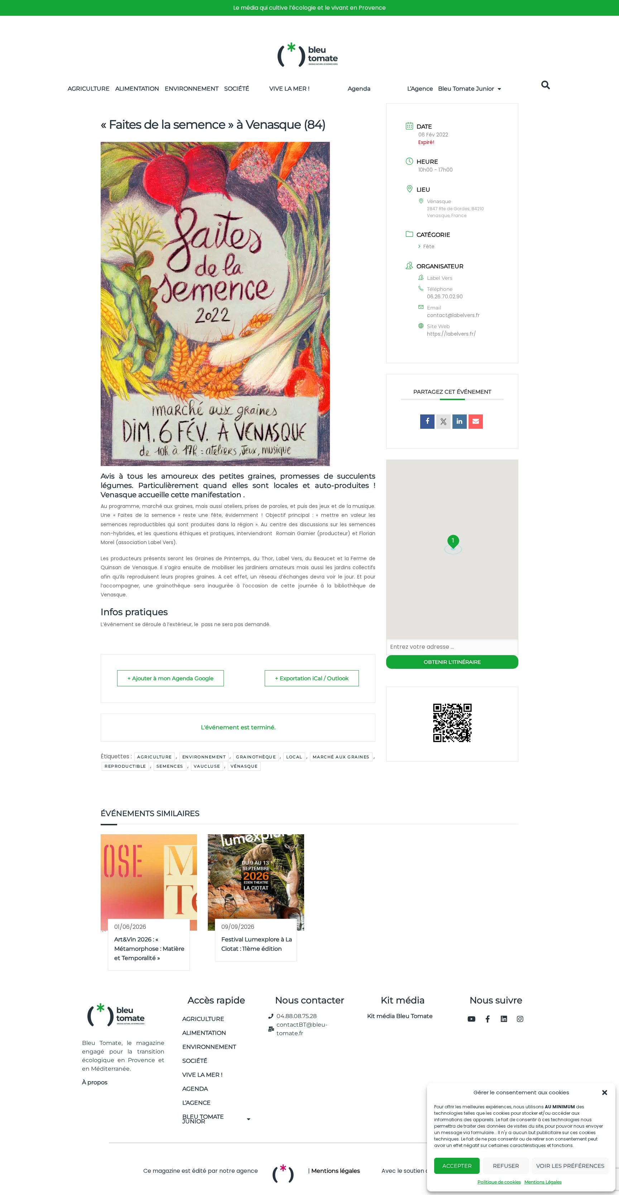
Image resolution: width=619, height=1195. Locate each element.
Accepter (457, 1165)
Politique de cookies (499, 1182)
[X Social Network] (443, 421)
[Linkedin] (504, 1019)
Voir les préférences (570, 1165)
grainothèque (256, 756)
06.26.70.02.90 (445, 296)
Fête (429, 246)
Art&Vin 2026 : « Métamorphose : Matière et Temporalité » (149, 948)
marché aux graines (341, 756)
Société (236, 88)
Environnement (192, 88)
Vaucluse (207, 766)
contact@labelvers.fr (453, 315)
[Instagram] (520, 1019)
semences (170, 766)
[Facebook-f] (488, 1019)
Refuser (506, 1165)
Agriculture (89, 88)
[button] (604, 1092)
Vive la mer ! (202, 1074)
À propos (94, 1082)
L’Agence (420, 88)
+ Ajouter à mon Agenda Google (170, 678)
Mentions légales (335, 1170)
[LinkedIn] (459, 421)
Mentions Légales (543, 1182)
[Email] (476, 421)
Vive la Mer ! (289, 88)
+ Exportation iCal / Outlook (312, 678)
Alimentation (137, 88)
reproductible (125, 766)
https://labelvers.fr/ (451, 333)
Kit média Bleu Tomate (397, 1016)
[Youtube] (472, 1019)
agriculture (154, 756)
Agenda (359, 88)
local (294, 756)
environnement (204, 756)
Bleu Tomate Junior (466, 88)
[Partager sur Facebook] (427, 421)
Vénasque (244, 766)
